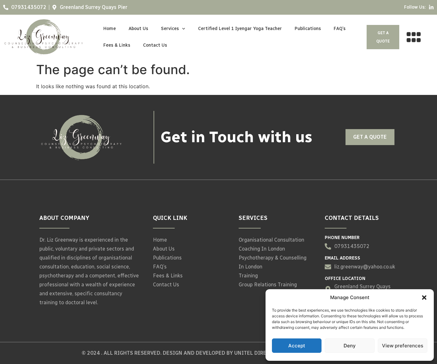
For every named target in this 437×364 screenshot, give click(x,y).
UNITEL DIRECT (253, 353)
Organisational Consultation (271, 240)
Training (248, 276)
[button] (424, 297)
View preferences (402, 346)
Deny (350, 346)
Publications (308, 28)
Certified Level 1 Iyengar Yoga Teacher (240, 28)
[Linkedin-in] (431, 7)
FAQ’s (340, 28)
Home (109, 28)
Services (170, 28)
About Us (138, 28)
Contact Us (155, 45)
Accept (296, 346)
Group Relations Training (268, 285)
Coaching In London (262, 249)
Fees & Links (116, 45)
